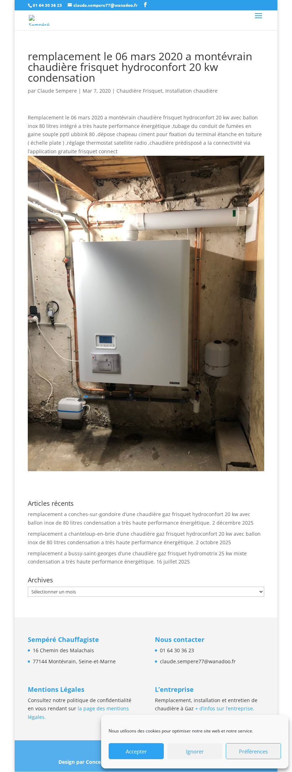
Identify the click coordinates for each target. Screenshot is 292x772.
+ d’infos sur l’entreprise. (224, 708)
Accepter (136, 751)
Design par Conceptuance (90, 761)
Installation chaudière (191, 90)
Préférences (253, 751)
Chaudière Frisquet (139, 90)
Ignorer (195, 751)
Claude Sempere (57, 90)
